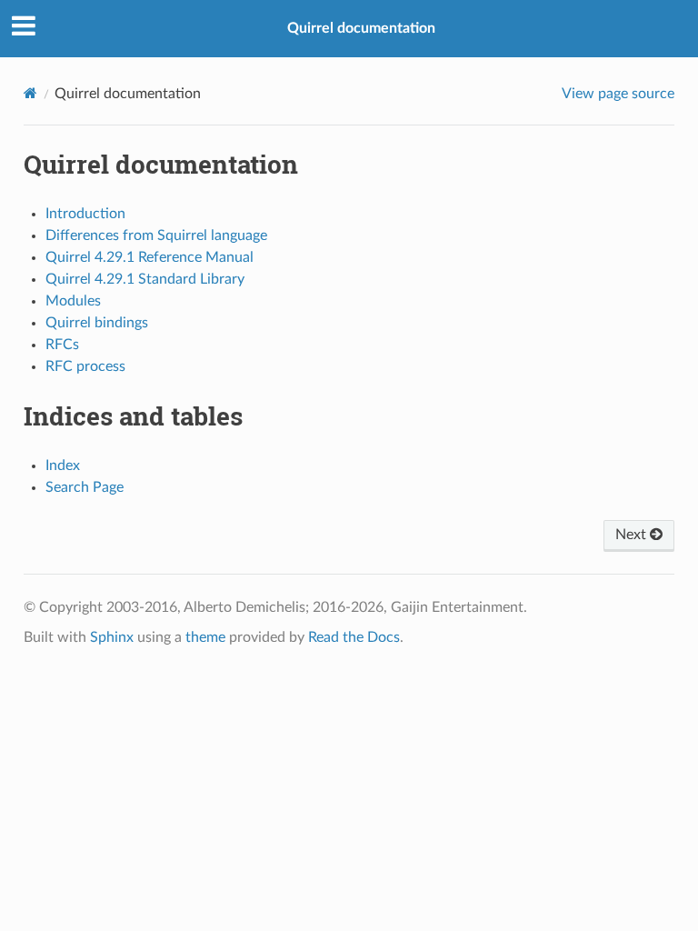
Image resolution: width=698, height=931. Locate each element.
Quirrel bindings (96, 322)
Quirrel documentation (361, 28)
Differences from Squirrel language (156, 235)
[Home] (30, 93)
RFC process (85, 366)
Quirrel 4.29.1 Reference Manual (149, 257)
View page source (618, 93)
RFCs (62, 344)
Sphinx (112, 637)
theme (205, 637)
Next (632, 534)
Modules (73, 301)
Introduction (85, 213)
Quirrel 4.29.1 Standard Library (144, 279)
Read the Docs (354, 637)
